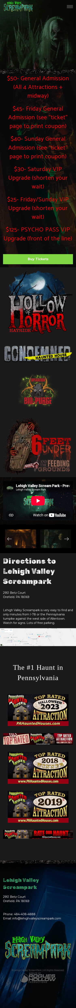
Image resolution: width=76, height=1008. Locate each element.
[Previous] (9, 539)
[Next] (66, 539)
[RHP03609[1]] (20, 538)
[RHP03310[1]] (55, 538)
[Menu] (69, 6)
